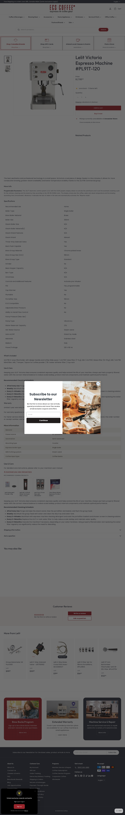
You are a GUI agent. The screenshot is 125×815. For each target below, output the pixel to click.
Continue (43, 420)
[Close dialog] (98, 383)
